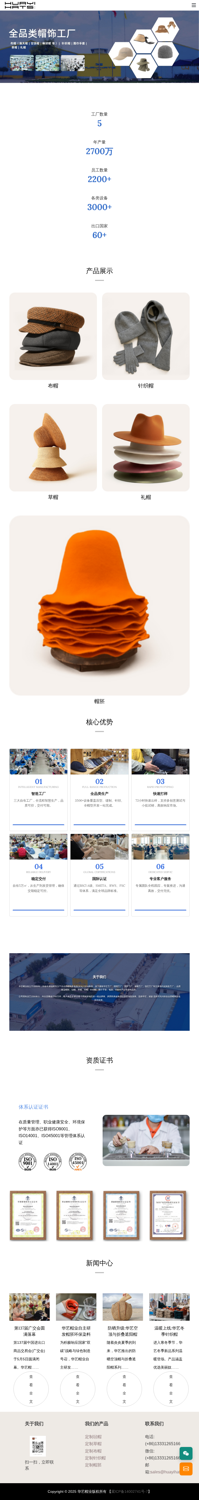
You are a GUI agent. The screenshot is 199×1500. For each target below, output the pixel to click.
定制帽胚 (93, 1465)
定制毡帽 (93, 1437)
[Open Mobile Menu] (194, 5)
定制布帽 (93, 1451)
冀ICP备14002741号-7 (129, 1491)
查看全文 (31, 1389)
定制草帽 (93, 1444)
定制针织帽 (95, 1458)
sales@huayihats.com (170, 1472)
